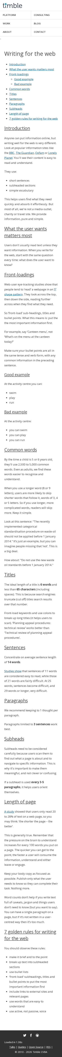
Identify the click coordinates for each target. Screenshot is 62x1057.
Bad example (15, 411)
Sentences (14, 647)
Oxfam (39, 153)
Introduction (17, 128)
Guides (22, 1047)
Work (6, 23)
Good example (17, 374)
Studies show (12, 671)
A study (9, 811)
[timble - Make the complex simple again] (31, 5)
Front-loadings (19, 275)
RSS (48, 1047)
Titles (9, 575)
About (7, 31)
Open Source (36, 1047)
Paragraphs (16, 700)
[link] (24, 1035)
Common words (20, 450)
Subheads (14, 739)
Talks (12, 1047)
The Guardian (25, 153)
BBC (11, 153)
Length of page (20, 802)
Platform (9, 15)
